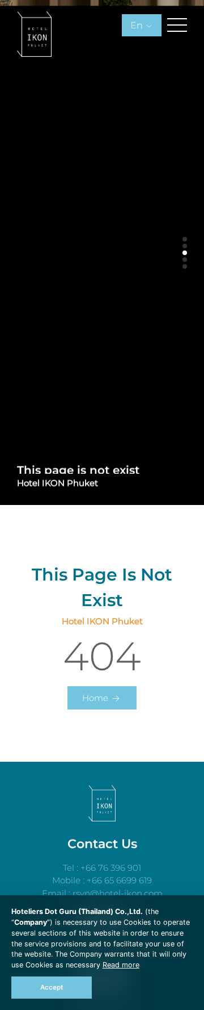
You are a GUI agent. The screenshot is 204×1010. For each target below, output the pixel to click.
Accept (51, 987)
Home (96, 697)
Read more (121, 965)
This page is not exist (78, 467)
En (137, 25)
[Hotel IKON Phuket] (102, 818)
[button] (184, 239)
